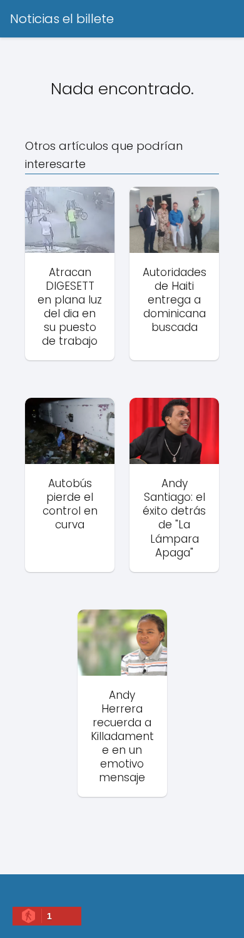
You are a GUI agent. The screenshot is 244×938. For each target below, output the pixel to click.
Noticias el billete (62, 18)
